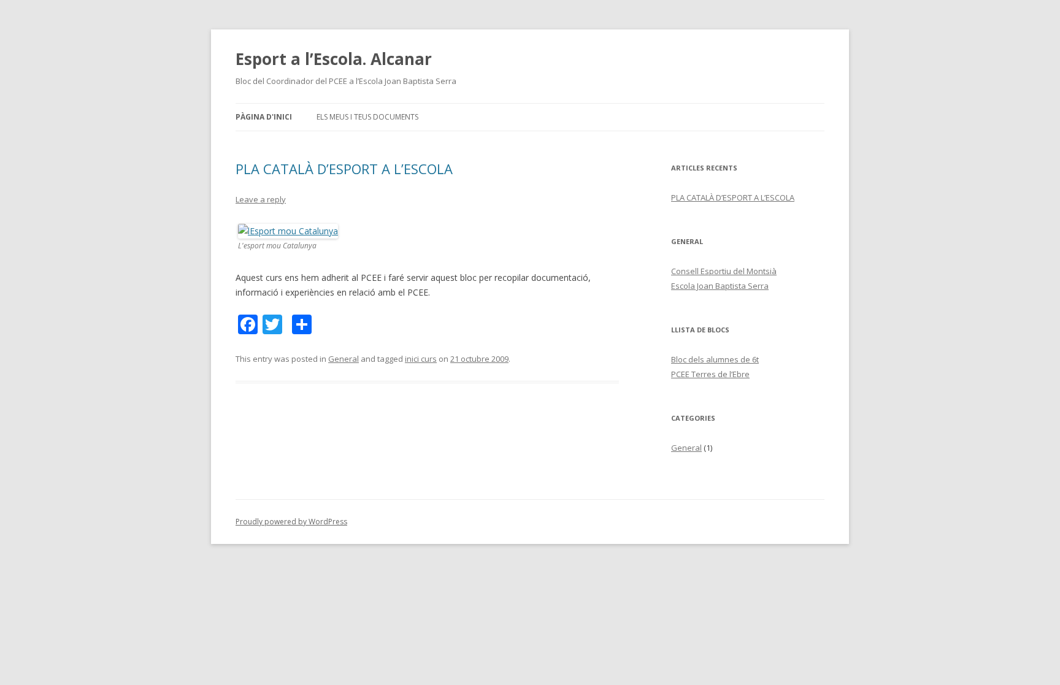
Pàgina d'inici (264, 117)
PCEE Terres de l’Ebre (710, 374)
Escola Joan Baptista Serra (720, 285)
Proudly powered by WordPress (291, 521)
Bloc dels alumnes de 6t (715, 359)
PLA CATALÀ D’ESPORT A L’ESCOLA (344, 168)
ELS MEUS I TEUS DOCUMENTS (367, 117)
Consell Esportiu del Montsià (724, 271)
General (343, 358)
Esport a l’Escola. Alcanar (334, 59)
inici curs (421, 358)
